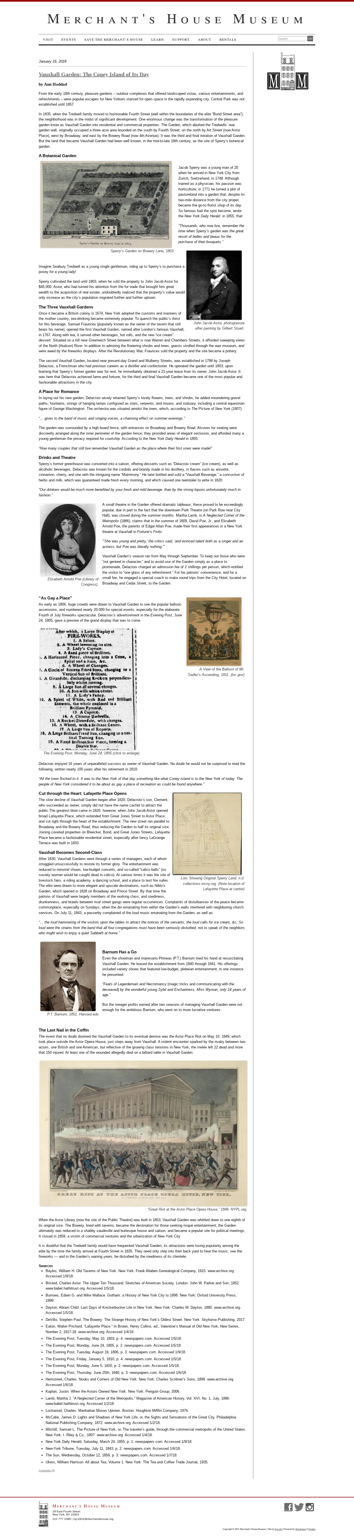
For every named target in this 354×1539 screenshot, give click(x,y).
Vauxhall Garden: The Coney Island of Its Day (94, 74)
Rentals (228, 39)
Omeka (311, 1529)
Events (68, 39)
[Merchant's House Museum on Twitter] (300, 1510)
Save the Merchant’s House (113, 39)
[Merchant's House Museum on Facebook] (289, 1510)
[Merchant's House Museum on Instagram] (310, 1510)
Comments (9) (47, 1470)
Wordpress (300, 1529)
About (204, 39)
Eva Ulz (278, 1529)
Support (180, 39)
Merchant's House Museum (177, 18)
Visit (48, 39)
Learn (157, 39)
